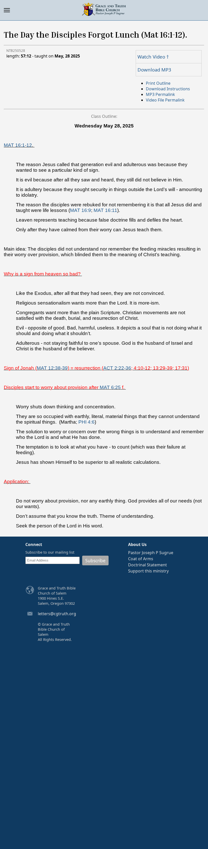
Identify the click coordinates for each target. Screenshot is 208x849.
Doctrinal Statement (147, 565)
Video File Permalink (165, 100)
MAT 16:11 (105, 210)
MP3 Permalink (160, 94)
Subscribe (95, 560)
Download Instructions (168, 89)
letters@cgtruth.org (57, 613)
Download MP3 (154, 69)
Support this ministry (148, 571)
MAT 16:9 (80, 210)
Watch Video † (153, 56)
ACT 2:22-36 (117, 368)
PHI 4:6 (86, 422)
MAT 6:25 (110, 387)
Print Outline (158, 83)
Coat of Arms (140, 559)
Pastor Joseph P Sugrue (150, 552)
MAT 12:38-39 (52, 368)
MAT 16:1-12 (18, 145)
